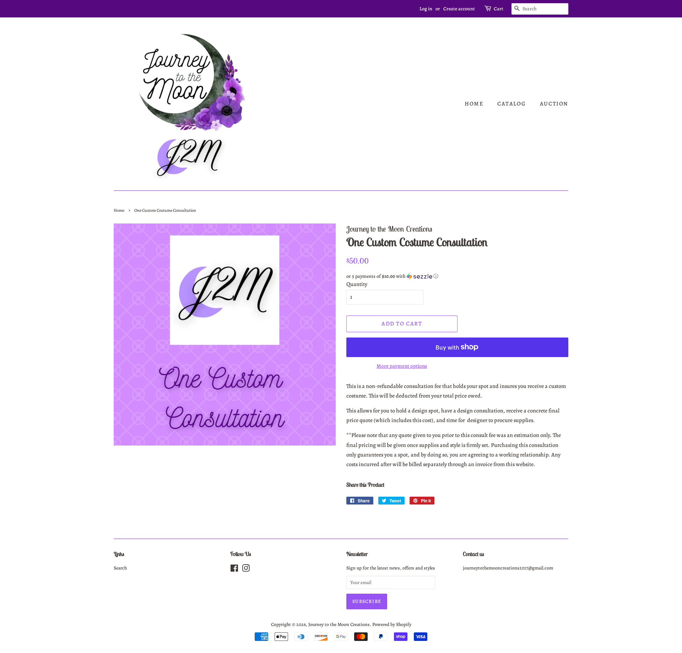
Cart (498, 8)
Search (120, 568)
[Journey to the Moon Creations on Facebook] (234, 569)
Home (474, 104)
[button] (457, 276)
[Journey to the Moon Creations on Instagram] (246, 569)
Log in (426, 8)
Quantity (356, 284)
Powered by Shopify (391, 624)
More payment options (402, 365)
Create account (459, 8)
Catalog (511, 104)
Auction (554, 104)
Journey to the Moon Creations (339, 624)
